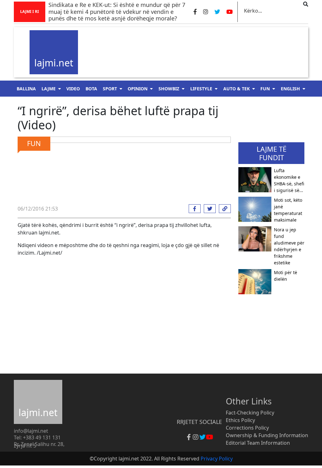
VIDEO (73, 89)
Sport (110, 89)
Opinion (137, 89)
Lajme (49, 89)
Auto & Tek (236, 89)
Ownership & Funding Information (267, 435)
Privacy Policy (217, 458)
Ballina (26, 89)
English (290, 89)
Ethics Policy (240, 420)
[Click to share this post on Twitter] (208, 208)
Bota (91, 89)
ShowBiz (168, 89)
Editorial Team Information (258, 442)
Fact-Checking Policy (250, 412)
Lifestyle (201, 89)
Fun (265, 89)
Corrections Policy (247, 427)
